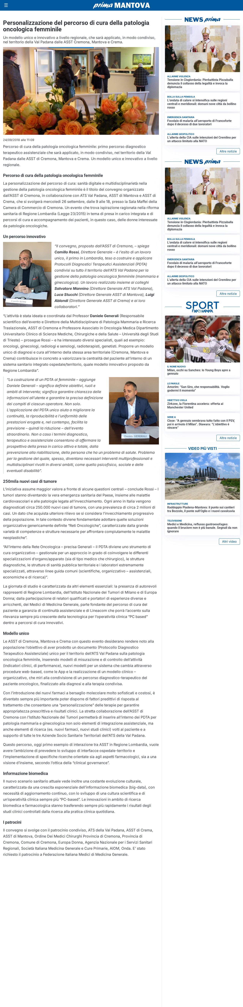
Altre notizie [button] (228, 151)
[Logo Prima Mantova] (121, 5)
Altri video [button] (229, 541)
